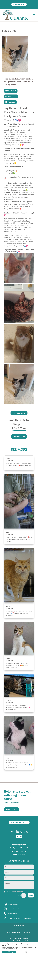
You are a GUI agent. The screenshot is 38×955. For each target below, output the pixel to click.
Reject (12, 952)
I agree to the (14, 891)
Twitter (11, 102)
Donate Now (19, 413)
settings (14, 949)
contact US (19, 436)
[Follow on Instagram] (20, 836)
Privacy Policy (19, 926)
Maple (8, 658)
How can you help (19, 822)
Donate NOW (19, 4)
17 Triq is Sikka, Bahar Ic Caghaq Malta (19, 918)
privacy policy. (18, 891)
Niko (7, 532)
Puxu (7, 758)
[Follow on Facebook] (17, 836)
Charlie (8, 700)
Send (31, 895)
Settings (20, 952)
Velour (8, 458)
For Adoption (9, 460)
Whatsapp (12, 96)
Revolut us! (11, 809)
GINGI (8, 606)
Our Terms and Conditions (19, 932)
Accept (5, 952)
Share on (11, 91)
